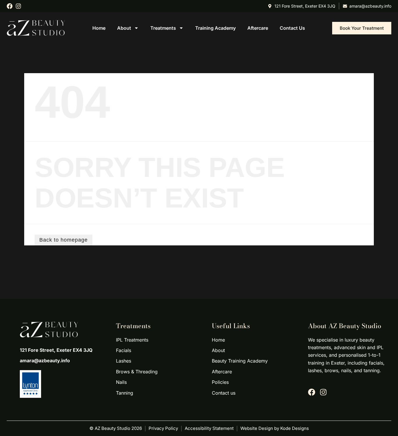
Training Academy (215, 28)
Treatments (163, 28)
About (124, 28)
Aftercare (257, 28)
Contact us (292, 28)
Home (98, 28)
